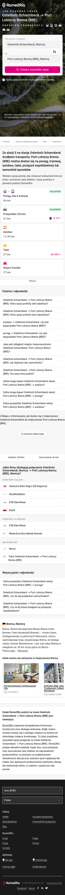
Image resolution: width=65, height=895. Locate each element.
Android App (41, 860)
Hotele (5, 816)
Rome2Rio (7, 725)
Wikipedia (23, 650)
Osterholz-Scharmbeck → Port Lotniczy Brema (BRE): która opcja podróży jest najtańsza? (27, 302)
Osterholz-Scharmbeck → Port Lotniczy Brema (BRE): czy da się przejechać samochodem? (27, 594)
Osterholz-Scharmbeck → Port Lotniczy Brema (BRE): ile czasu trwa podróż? (27, 372)
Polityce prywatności (44, 117)
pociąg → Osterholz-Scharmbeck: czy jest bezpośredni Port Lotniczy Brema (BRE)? (25, 335)
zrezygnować (13, 117)
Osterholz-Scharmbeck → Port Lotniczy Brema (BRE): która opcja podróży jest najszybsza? (27, 313)
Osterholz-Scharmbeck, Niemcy (26, 44)
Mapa (46, 141)
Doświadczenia (9, 821)
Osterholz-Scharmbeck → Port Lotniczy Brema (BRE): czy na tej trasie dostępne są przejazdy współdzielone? (27, 607)
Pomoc (35, 843)
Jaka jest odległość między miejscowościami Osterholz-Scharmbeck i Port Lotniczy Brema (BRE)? (27, 348)
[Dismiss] (59, 115)
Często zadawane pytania (28, 141)
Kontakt (6, 848)
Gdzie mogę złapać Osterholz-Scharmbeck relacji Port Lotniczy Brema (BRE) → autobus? (29, 383)
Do (6, 54)
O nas (5, 838)
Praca (5, 843)
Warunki (31, 888)
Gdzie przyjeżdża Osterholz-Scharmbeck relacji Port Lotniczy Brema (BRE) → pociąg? (28, 583)
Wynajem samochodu (42, 816)
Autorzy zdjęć (8, 866)
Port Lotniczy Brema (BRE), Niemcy (28, 59)
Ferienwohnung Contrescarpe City (20, 687)
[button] (32, 69)
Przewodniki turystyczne (43, 821)
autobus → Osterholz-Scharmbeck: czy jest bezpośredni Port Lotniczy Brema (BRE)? (26, 324)
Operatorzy (57, 141)
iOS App (9, 860)
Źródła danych (39, 866)
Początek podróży (15, 39)
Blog (4, 826)
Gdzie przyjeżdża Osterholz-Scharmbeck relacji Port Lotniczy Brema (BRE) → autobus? (28, 405)
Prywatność (22, 888)
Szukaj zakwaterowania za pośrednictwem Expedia (30, 79)
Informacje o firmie (54, 883)
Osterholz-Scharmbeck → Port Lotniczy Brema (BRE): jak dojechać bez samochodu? (27, 361)
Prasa (35, 838)
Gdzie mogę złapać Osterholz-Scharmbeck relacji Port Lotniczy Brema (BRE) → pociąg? (29, 394)
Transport (7, 141)
